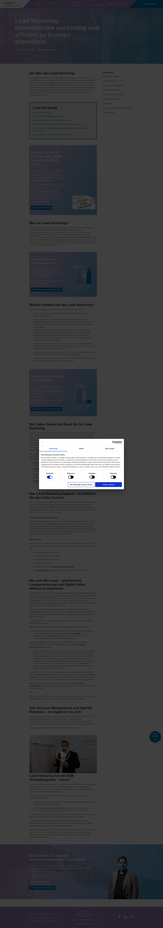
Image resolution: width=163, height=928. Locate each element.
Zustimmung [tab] (53, 448)
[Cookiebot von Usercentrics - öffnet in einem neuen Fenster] (113, 442)
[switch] (71, 477)
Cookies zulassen (108, 484)
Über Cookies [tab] (109, 448)
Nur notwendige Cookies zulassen (81, 484)
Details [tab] (81, 448)
